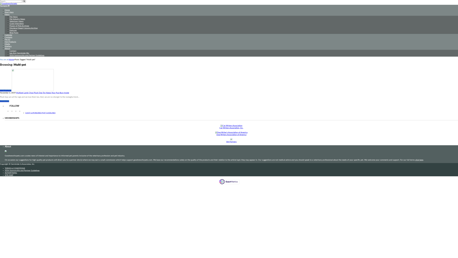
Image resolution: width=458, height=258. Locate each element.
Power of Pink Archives (19, 26)
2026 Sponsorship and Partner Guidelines (27, 55)
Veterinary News (16, 21)
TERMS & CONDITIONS (15, 168)
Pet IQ (7, 39)
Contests (8, 37)
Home (7, 10)
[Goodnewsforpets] (8, 4)
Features (13, 30)
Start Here (9, 12)
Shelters (8, 46)
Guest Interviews (17, 24)
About (7, 49)
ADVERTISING (11, 173)
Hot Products (10, 42)
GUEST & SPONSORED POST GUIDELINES (40, 113)
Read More (4, 101)
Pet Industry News (17, 19)
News (7, 15)
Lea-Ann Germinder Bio (19, 53)
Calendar (8, 35)
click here (419, 160)
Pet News (14, 17)
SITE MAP (9, 175)
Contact (13, 51)
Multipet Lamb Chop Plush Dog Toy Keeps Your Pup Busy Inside (42, 93)
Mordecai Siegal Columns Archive (24, 28)
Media (7, 44)
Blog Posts (14, 33)
